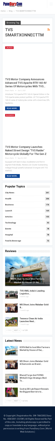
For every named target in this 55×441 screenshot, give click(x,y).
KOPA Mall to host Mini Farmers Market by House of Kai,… (27, 281)
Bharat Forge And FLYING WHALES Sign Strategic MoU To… (33, 378)
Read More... (12, 108)
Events (8, 229)
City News (9, 193)
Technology (10, 223)
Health (8, 199)
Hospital (9, 235)
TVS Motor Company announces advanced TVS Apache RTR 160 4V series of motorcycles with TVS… (26, 83)
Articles (8, 217)
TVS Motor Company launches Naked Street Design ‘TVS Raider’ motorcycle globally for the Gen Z (25, 150)
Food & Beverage (13, 241)
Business (10, 115)
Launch (9, 48)
